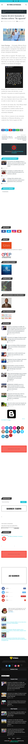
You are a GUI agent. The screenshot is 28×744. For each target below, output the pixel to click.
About (13, 738)
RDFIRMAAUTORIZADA (14, 741)
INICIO (9, 738)
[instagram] (16, 1)
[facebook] (13, 1)
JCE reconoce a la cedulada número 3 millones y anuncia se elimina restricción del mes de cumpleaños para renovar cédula (16, 164)
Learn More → (11, 611)
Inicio (3, 11)
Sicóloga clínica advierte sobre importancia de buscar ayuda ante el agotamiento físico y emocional (15, 180)
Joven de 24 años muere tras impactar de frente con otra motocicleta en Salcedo (16, 404)
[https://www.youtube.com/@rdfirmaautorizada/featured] (24, 231)
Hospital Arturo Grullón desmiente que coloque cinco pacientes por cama (16, 354)
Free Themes (14, 740)
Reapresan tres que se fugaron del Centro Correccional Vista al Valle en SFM (17, 360)
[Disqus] (14, 472)
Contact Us (18, 738)
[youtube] (19, 231)
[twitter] (18, 1)
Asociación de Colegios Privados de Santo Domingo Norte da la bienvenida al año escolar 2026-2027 (16, 339)
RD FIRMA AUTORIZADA (14, 5)
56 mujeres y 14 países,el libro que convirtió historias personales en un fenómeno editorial (15, 172)
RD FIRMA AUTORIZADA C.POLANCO (9, 21)
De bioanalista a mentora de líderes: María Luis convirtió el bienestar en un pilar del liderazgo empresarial (16, 367)
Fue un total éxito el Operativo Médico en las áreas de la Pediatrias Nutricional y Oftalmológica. (13, 623)
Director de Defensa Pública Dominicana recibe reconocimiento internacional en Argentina (16, 347)
